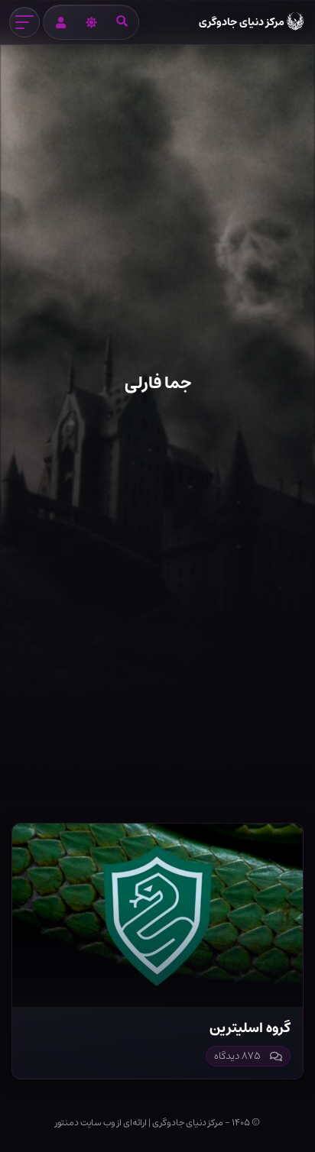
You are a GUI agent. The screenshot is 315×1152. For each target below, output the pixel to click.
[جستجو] (121, 22)
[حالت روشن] (91, 22)
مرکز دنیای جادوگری (241, 22)
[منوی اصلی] (24, 22)
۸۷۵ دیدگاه (237, 1056)
